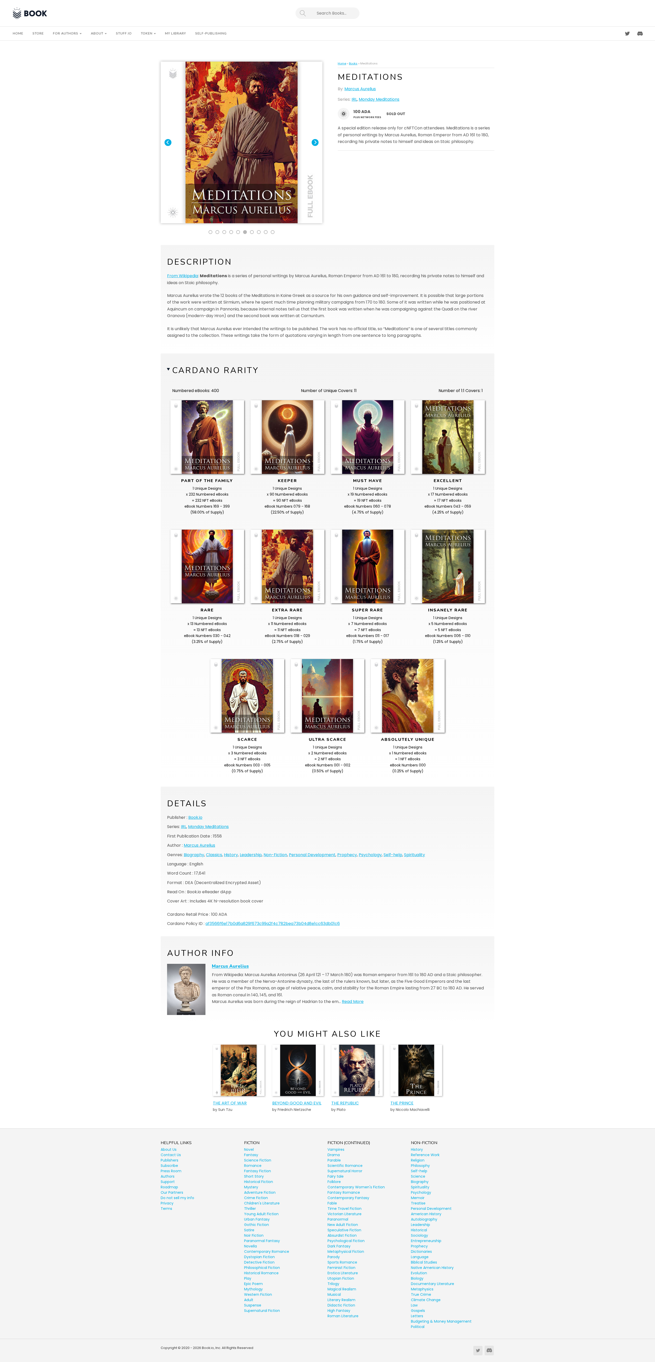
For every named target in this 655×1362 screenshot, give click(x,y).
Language (420, 1256)
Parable (334, 1160)
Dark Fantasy (339, 1246)
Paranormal (338, 1219)
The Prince (401, 1103)
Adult (248, 1299)
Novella (250, 1246)
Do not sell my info (177, 1197)
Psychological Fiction (346, 1240)
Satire (249, 1230)
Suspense (252, 1305)
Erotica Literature (343, 1273)
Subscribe (169, 1165)
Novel (249, 1149)
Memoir (417, 1197)
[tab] (210, 232)
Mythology (253, 1289)
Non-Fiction (275, 855)
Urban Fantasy (257, 1219)
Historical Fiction (258, 1181)
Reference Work (425, 1154)
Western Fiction (258, 1294)
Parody (334, 1256)
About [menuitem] (97, 33)
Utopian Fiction (341, 1278)
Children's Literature (262, 1203)
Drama (334, 1154)
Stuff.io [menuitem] (124, 33)
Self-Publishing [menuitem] (211, 33)
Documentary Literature (432, 1283)
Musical (334, 1294)
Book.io (195, 817)
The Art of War (230, 1103)
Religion (417, 1160)
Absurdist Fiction (342, 1235)
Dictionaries (421, 1251)
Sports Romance (342, 1262)
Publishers (169, 1160)
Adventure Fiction (260, 1192)
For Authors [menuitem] (65, 33)
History (231, 855)
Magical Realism (342, 1289)
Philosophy (420, 1165)
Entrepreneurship (426, 1240)
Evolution (419, 1273)
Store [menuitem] (38, 33)
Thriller (250, 1208)
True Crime (421, 1294)
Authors (167, 1176)
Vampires (336, 1149)
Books (353, 63)
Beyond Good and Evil (296, 1103)
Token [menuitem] (146, 33)
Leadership (251, 855)
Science (418, 1176)
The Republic (345, 1103)
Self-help (393, 855)
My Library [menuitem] (175, 33)
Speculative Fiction (344, 1230)
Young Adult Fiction (261, 1213)
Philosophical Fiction (262, 1267)
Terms (166, 1208)
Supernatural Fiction (262, 1310)
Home (342, 63)
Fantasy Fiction (257, 1171)
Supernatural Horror (345, 1171)
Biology (417, 1278)
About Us (169, 1149)
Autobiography (424, 1219)
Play (247, 1278)
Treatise (418, 1203)
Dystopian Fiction (259, 1256)
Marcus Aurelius (360, 89)
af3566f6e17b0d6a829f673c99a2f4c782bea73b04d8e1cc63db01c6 (272, 923)
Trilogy (333, 1283)
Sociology (419, 1235)
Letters (417, 1316)
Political (417, 1326)
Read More (353, 1001)
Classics (214, 855)
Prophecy (347, 855)
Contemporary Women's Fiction (356, 1187)
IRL (354, 99)
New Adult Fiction (343, 1224)
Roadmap (169, 1187)
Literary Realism (341, 1299)
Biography (194, 855)
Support (168, 1181)
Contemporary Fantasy (348, 1197)
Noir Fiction (254, 1235)
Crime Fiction (256, 1197)
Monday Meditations (379, 99)
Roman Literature (343, 1316)
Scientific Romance (345, 1165)
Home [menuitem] (18, 33)
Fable (332, 1203)
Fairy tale (336, 1176)
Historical (419, 1230)
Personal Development (312, 855)
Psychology (370, 855)
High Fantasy (339, 1310)
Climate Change (426, 1299)
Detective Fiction (259, 1262)
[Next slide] (315, 142)
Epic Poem (253, 1283)
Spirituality (414, 855)
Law (414, 1305)
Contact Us (171, 1154)
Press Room (171, 1171)
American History (426, 1213)
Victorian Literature (345, 1213)
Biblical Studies (424, 1262)
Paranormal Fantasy (262, 1240)
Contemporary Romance (266, 1251)
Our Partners (172, 1192)
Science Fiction (257, 1160)
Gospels (418, 1310)
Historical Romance (261, 1273)
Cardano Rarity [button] (215, 370)
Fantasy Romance (344, 1192)
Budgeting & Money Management (441, 1321)
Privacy (167, 1203)
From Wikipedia (182, 276)
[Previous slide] (168, 142)
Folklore (334, 1181)
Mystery (251, 1187)
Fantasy (251, 1154)
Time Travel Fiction (345, 1208)
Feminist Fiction (341, 1267)
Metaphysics (422, 1289)
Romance (252, 1165)
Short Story (254, 1176)
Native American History (432, 1267)
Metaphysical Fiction (346, 1251)
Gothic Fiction (256, 1224)
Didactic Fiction (341, 1305)
